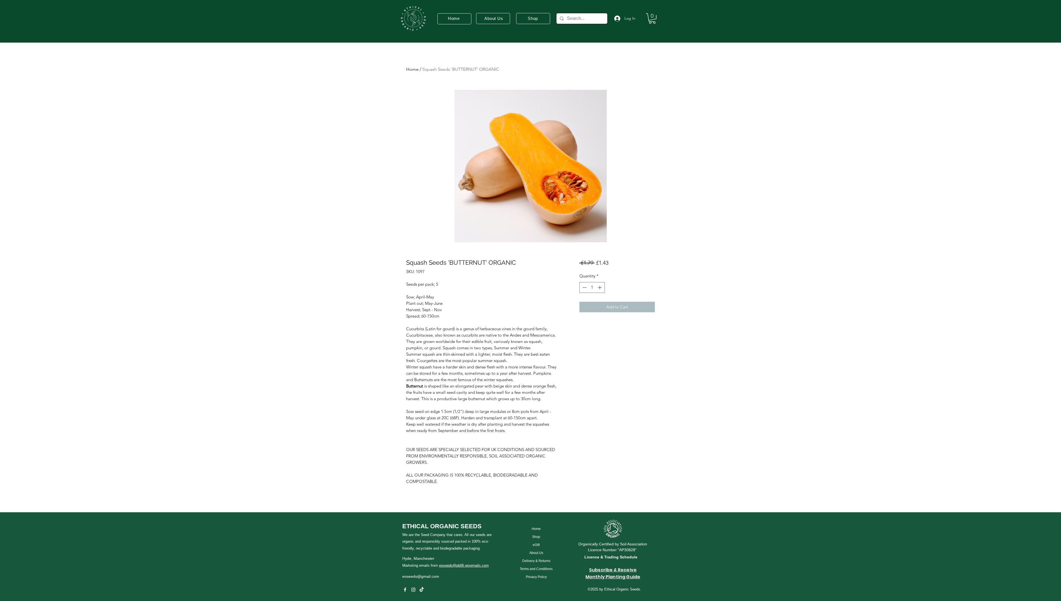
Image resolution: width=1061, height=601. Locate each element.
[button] (652, 18)
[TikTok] (421, 589)
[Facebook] (405, 589)
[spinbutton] (592, 287)
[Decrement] (584, 287)
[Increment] (600, 287)
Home (412, 69)
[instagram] (413, 589)
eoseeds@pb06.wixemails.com (464, 565)
